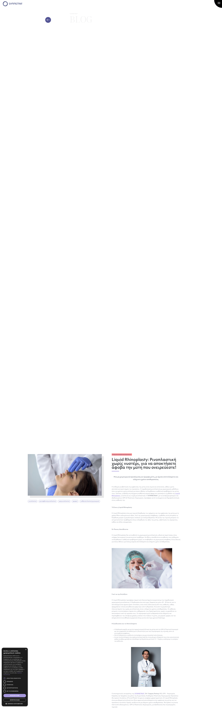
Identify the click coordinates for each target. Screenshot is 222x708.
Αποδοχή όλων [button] (14, 695)
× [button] (25, 649)
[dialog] (15, 677)
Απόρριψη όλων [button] (15, 700)
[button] (14, 704)
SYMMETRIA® (139, 693)
